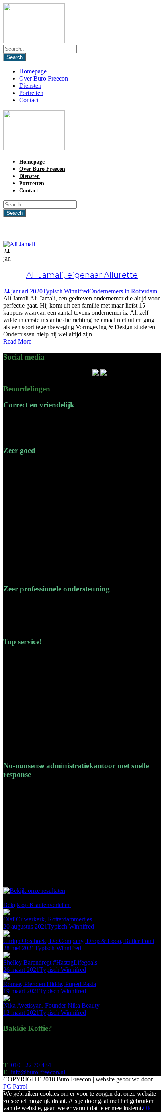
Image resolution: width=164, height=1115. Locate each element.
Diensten (30, 85)
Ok (147, 1108)
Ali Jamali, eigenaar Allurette (82, 275)
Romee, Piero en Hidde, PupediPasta (49, 984)
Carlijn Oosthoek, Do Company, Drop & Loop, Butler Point (78, 940)
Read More (17, 341)
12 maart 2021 (21, 1012)
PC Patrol (15, 1086)
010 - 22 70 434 (31, 1065)
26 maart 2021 (21, 969)
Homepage (33, 71)
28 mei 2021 (19, 948)
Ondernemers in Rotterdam (123, 291)
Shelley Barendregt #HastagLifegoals (50, 962)
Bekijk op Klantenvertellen (37, 904)
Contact (29, 100)
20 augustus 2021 (25, 926)
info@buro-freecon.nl (38, 1072)
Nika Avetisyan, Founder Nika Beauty (51, 1005)
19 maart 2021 (21, 991)
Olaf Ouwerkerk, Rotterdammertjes (47, 919)
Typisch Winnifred (66, 291)
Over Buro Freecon (43, 78)
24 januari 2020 (23, 291)
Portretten (31, 92)
